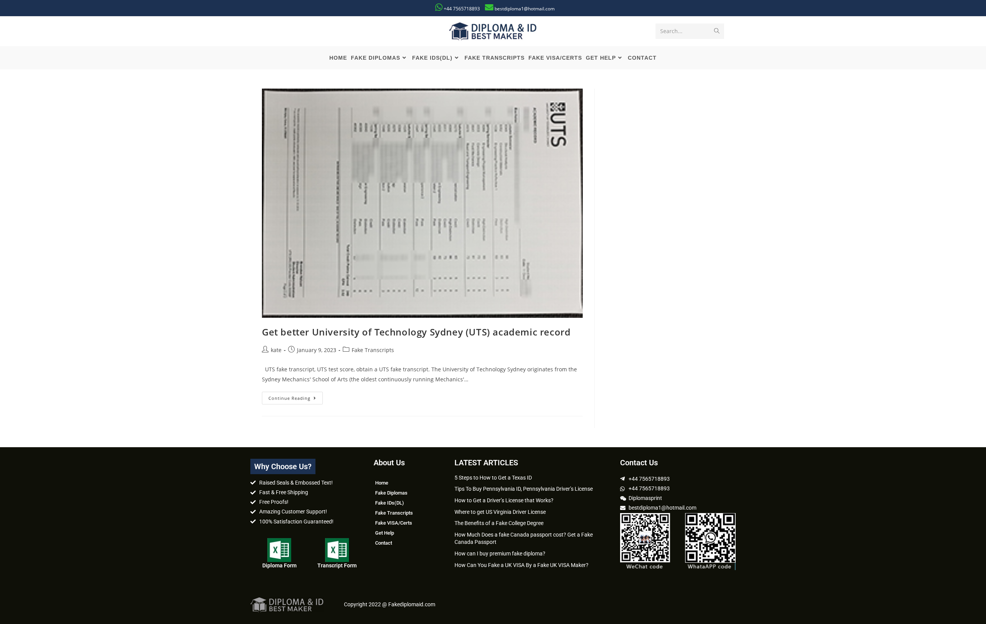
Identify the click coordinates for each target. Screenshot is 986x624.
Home (381, 483)
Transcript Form (337, 565)
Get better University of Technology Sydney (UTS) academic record (416, 331)
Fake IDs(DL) (389, 503)
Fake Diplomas (391, 493)
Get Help (384, 533)
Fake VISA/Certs (393, 523)
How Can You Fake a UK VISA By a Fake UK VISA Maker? (521, 565)
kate (276, 350)
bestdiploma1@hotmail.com (525, 8)
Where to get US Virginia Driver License (500, 512)
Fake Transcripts (373, 350)
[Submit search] (716, 31)
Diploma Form (279, 565)
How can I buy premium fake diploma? (499, 553)
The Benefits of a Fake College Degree (498, 523)
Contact (383, 543)
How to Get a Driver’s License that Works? (503, 500)
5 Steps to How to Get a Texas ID (493, 478)
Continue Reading (295, 396)
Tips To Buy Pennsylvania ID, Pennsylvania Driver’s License (523, 489)
